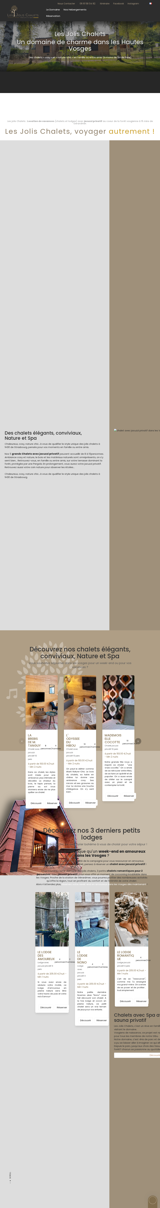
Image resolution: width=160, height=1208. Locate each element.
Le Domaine (53, 9)
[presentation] (22, 741)
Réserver (52, 803)
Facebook (118, 3)
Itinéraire (105, 3)
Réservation (53, 16)
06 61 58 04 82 (87, 3)
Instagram (133, 3)
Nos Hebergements (75, 9)
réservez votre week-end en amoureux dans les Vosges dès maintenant (104, 884)
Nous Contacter (66, 3)
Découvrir (36, 803)
